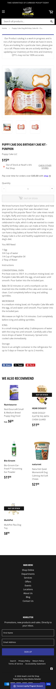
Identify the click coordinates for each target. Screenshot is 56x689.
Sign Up (28, 651)
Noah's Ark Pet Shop (30, 676)
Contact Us (28, 601)
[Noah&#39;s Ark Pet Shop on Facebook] (51, 668)
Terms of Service (15, 663)
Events (28, 585)
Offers (28, 581)
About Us (28, 593)
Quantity (6, 183)
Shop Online (28, 570)
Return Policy (38, 661)
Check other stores (45, 166)
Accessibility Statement (35, 663)
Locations (28, 589)
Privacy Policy (24, 661)
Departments (28, 573)
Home (4, 28)
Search (13, 661)
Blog (28, 597)
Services (28, 577)
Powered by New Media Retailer (27, 679)
